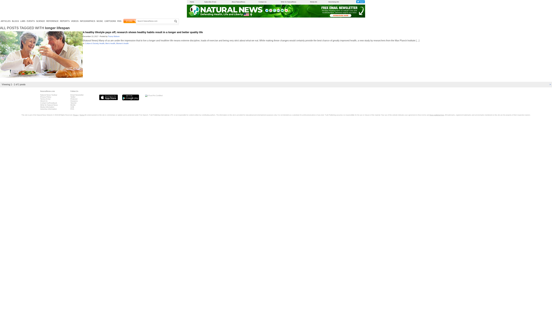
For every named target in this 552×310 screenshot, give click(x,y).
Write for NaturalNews (288, 2)
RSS (119, 21)
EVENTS (31, 21)
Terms (82, 115)
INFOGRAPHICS (87, 21)
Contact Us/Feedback (48, 103)
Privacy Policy (45, 97)
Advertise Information (48, 109)
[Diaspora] (286, 11)
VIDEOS (74, 21)
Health (102, 43)
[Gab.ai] (282, 11)
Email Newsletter (77, 95)
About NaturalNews (238, 2)
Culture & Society (91, 43)
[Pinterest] (270, 11)
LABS (22, 21)
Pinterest (73, 99)
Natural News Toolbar (48, 95)
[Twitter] (266, 11)
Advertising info (333, 2)
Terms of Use (45, 99)
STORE (129, 21)
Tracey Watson (114, 36)
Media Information (47, 107)
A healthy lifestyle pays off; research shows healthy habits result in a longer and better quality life (143, 32)
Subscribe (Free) (210, 2)
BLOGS (15, 21)
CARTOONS (110, 21)
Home (192, 2)
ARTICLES (5, 21)
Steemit (73, 103)
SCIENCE (40, 21)
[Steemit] (274, 11)
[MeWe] (278, 11)
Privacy (75, 115)
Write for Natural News (49, 105)
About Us (43, 101)
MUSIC (100, 21)
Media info (313, 2)
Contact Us (263, 2)
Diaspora (74, 101)
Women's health (122, 43)
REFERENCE (52, 21)
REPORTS (65, 21)
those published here (437, 115)
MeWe (72, 105)
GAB (72, 107)
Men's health (110, 43)
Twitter (72, 97)
